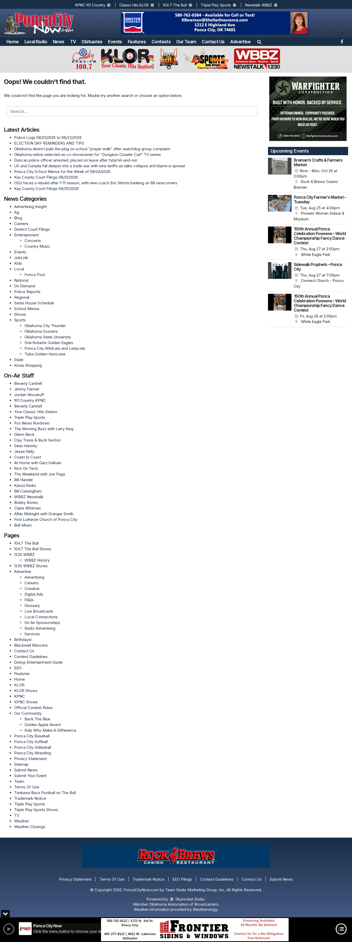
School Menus (26, 308)
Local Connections (41, 616)
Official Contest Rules (33, 707)
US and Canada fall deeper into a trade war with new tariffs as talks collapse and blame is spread (99, 165)
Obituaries (91, 41)
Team (19, 781)
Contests (161, 41)
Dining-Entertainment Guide (38, 662)
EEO (18, 667)
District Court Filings (32, 229)
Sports (20, 320)
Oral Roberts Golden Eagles (48, 342)
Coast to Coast (27, 457)
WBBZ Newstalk (28, 496)
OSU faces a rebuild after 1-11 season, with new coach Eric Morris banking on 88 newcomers (95, 182)
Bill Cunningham (28, 491)
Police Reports (27, 291)
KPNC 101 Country (90, 5)
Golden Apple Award (42, 724)
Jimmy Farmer (26, 389)
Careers (21, 223)
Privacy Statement (30, 758)
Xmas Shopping (28, 365)
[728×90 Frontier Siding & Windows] (195, 929)
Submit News (26, 770)
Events (115, 41)
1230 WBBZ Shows (31, 565)
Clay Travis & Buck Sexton (37, 440)
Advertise (240, 41)
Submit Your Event (30, 775)
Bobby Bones (26, 502)
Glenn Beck (24, 434)
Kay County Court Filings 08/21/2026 (46, 177)
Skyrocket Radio (189, 899)
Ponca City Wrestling (32, 753)
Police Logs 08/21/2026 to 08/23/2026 (48, 137)
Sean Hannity (25, 445)
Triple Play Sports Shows (36, 809)
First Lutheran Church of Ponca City (45, 519)
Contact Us (213, 41)
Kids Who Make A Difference (50, 730)
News (58, 41)
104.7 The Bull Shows (32, 548)
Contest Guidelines (31, 656)
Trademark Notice (30, 798)
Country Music (37, 246)
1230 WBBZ (24, 554)
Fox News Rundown (31, 423)
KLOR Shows (25, 690)
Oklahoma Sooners (41, 331)
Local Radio (35, 41)
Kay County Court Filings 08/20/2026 (46, 188)
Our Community (27, 713)
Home (12, 41)
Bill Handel (23, 479)
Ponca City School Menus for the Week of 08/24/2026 (62, 171)
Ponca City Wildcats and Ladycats (54, 348)
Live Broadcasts (38, 611)
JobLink (21, 257)
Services (32, 633)
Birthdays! (23, 639)
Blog (18, 217)
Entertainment (26, 234)
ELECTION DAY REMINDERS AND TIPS (49, 143)
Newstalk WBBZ (259, 5)
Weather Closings (29, 826)
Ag (16, 212)
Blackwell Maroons (31, 645)
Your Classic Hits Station (35, 411)
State (18, 359)
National (21, 280)
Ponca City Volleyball (32, 747)
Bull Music (23, 525)
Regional (21, 297)
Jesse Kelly (24, 451)
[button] (259, 41)
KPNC (19, 696)
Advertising (34, 577)
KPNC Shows (26, 701)
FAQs (29, 599)
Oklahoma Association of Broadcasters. (184, 904)
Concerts (32, 240)
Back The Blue (37, 718)
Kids (18, 263)
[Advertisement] (214, 23)
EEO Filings (182, 879)
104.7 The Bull (175, 5)
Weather (21, 821)
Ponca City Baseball (31, 735)
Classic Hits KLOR (134, 5)
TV (73, 41)
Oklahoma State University (47, 337)
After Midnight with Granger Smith (43, 513)
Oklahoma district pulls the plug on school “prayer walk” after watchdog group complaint (92, 148)
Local (19, 268)
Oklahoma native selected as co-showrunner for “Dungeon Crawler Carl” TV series (87, 154)
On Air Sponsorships (42, 622)
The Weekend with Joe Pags (39, 474)
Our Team (186, 41)
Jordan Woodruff (29, 394)
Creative (31, 588)
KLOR (19, 684)
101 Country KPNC (30, 400)
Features (137, 41)
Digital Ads (33, 594)
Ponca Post (34, 274)
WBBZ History (37, 560)
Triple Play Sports (216, 5)
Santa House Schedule (34, 303)
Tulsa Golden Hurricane (44, 354)
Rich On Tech (26, 468)
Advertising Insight (30, 206)
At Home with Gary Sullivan (37, 462)
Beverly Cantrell (28, 383)
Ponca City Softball (31, 741)
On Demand (24, 286)
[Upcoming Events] (280, 174)
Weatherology (205, 909)
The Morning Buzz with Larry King (43, 428)
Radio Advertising (39, 628)
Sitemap (21, 764)
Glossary (32, 605)
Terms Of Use (26, 787)
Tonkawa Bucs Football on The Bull (45, 792)
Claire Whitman (27, 508)
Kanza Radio (25, 485)
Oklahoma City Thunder (45, 325)
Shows (20, 314)
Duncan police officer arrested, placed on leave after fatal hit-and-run (75, 160)
